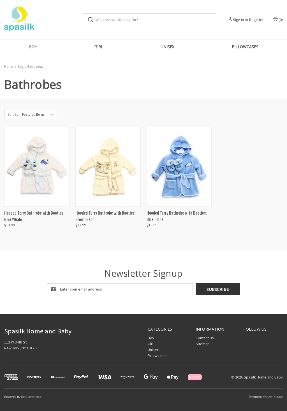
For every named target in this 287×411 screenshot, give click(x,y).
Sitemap (203, 343)
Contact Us (205, 337)
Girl (98, 46)
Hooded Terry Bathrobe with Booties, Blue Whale (34, 216)
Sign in (238, 19)
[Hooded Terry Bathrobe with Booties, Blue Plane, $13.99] (179, 167)
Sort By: (13, 114)
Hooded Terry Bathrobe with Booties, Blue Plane (177, 216)
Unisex (167, 46)
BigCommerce (31, 396)
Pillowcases (245, 46)
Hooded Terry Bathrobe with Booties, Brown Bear (105, 216)
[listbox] (39, 114)
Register (256, 19)
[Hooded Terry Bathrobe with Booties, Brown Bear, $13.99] (108, 167)
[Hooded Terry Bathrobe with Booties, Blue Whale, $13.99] (36, 167)
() (280, 19)
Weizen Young (273, 396)
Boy (33, 46)
